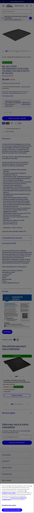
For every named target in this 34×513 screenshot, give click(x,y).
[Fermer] (31, 486)
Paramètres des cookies (9, 505)
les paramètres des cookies (14, 492)
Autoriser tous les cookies (12, 510)
